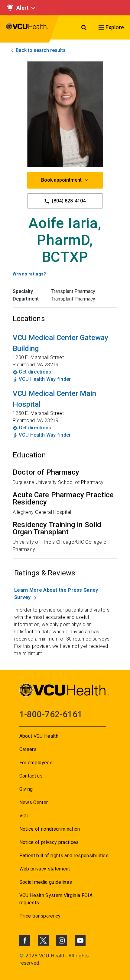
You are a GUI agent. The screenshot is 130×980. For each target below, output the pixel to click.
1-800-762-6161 (51, 714)
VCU (24, 816)
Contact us (31, 776)
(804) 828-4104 (68, 201)
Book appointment (61, 180)
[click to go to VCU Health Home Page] (27, 29)
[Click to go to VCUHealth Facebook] (24, 940)
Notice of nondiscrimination (49, 829)
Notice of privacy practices (49, 842)
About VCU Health (38, 736)
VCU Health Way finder (45, 379)
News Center (33, 802)
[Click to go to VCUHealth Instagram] (61, 940)
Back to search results (40, 50)
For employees (36, 762)
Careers (28, 749)
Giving (26, 789)
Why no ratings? (29, 274)
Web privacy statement (44, 869)
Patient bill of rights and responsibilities (64, 855)
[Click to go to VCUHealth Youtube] (80, 940)
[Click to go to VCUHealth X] (43, 940)
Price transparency (40, 916)
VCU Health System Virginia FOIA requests (56, 898)
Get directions (35, 372)
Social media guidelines (45, 882)
